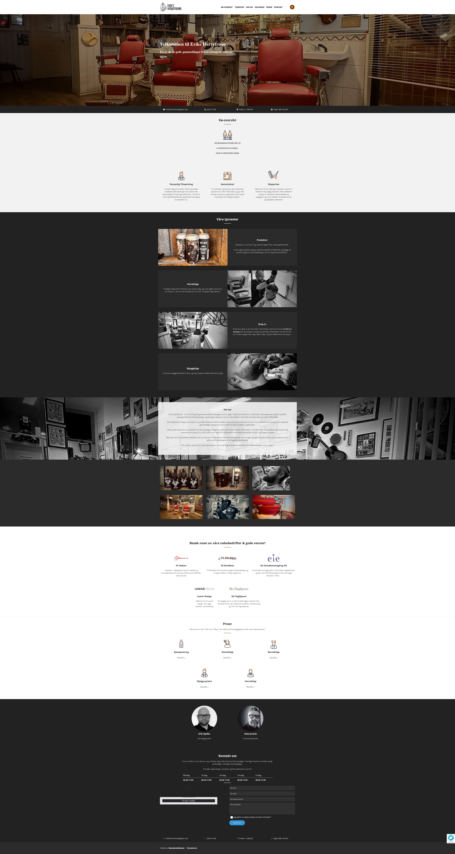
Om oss (249, 7)
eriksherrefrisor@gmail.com (177, 109)
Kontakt (278, 7)
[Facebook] (292, 7)
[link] (188, 788)
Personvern (192, 848)
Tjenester (239, 7)
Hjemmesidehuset (176, 848)
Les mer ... (181, 657)
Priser (269, 7)
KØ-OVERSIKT (227, 7)
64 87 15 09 (211, 109)
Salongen (259, 7)
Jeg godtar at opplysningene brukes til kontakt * (252, 817)
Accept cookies (188, 800)
